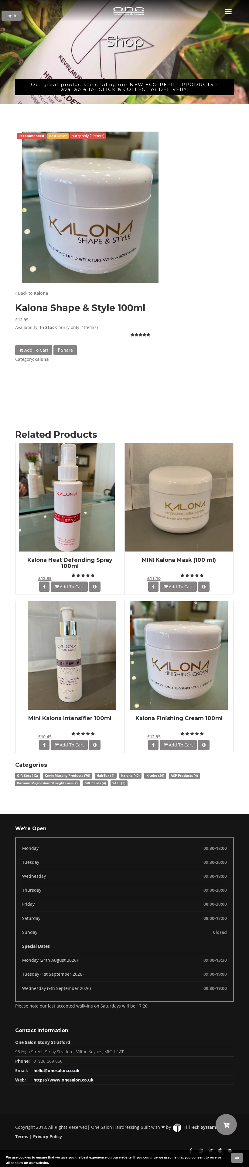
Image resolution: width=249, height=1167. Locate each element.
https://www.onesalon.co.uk (63, 1080)
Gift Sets (27, 775)
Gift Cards (95, 783)
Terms (21, 1136)
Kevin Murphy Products (67, 775)
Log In (11, 15)
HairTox (105, 775)
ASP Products (184, 775)
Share (66, 350)
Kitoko (155, 775)
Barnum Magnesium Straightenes (47, 783)
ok (237, 1158)
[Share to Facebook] (44, 587)
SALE (118, 783)
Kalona (41, 293)
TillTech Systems (200, 1127)
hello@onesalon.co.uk (56, 1070)
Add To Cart (35, 350)
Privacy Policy (47, 1136)
